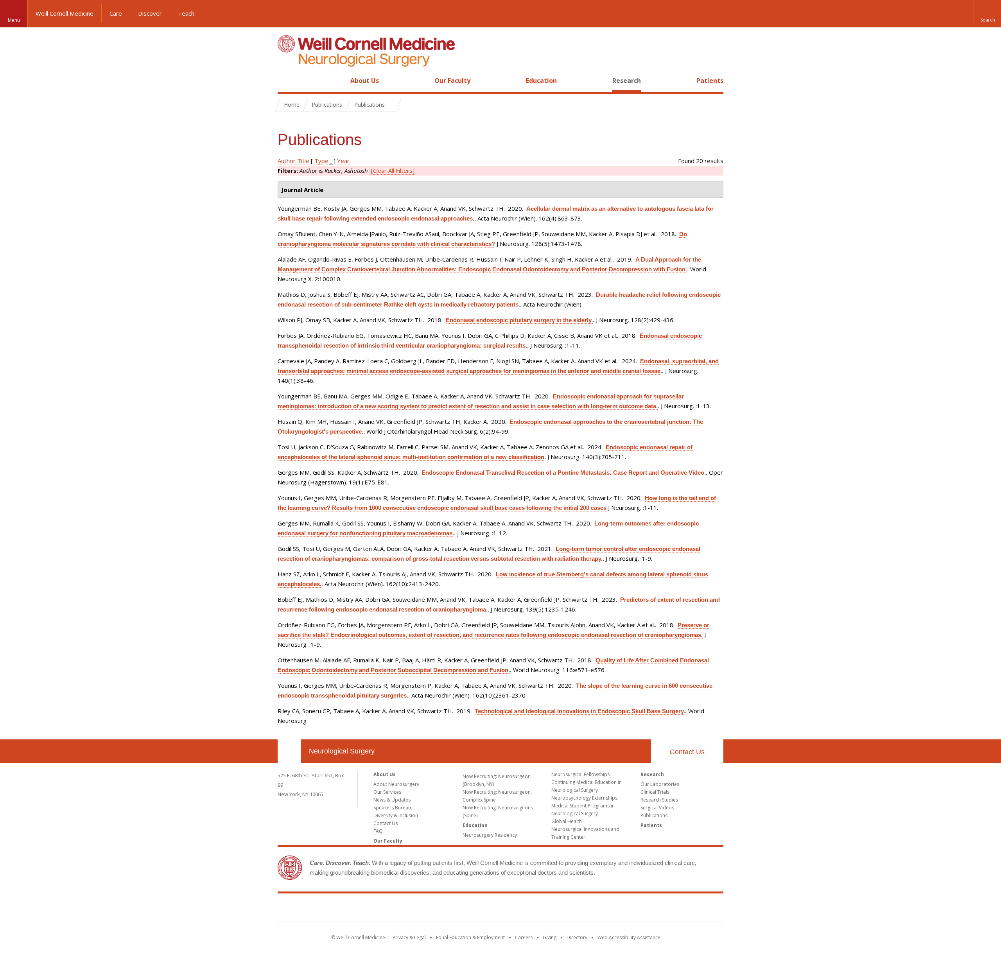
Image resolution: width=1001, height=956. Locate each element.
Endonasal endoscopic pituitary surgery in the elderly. (519, 320)
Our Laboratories (659, 784)
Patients (709, 80)
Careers (524, 937)
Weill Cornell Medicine (64, 13)
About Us (364, 80)
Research (626, 80)
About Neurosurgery (396, 784)
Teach (186, 13)
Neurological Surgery (342, 751)
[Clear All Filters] (392, 170)
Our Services (387, 792)
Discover (150, 13)
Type (321, 161)
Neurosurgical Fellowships (580, 774)
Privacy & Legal (409, 937)
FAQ (378, 831)
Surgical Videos (657, 807)
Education (541, 80)
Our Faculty (452, 80)
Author (287, 161)
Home (286, 80)
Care (115, 13)
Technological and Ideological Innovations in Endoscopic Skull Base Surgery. (580, 711)
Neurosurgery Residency (490, 835)
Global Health (566, 821)
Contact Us (687, 752)
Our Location (289, 751)
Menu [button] (14, 20)
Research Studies (659, 799)
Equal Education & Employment (470, 937)
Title (303, 161)
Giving (549, 937)
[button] (987, 13)
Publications (653, 815)
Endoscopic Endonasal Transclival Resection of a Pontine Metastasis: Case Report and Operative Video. (564, 472)
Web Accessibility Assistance (628, 937)
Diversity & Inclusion (395, 815)
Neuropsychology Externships (584, 798)
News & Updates (392, 799)
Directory (577, 937)
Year (343, 161)
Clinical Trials (654, 792)
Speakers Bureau (392, 807)
